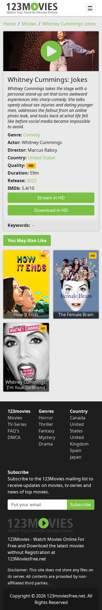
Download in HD (51, 210)
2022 (31, 181)
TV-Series (17, 424)
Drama (46, 444)
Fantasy (46, 431)
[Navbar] (90, 8)
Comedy (31, 135)
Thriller (46, 424)
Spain (75, 450)
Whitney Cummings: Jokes (69, 24)
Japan (75, 457)
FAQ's (13, 431)
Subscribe (80, 505)
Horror (46, 418)
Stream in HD (51, 198)
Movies (29, 24)
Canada (77, 418)
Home (9, 24)
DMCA (14, 437)
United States (41, 158)
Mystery (47, 437)
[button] (51, 51)
